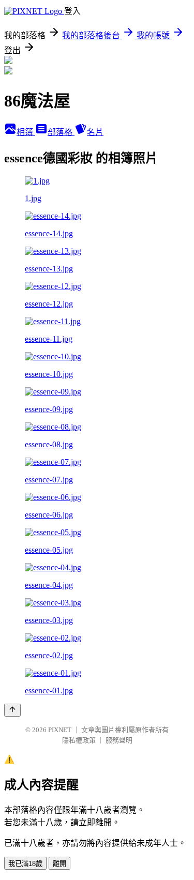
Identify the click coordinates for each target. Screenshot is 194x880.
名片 (95, 132)
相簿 (26, 132)
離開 (59, 864)
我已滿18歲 (25, 864)
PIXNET (59, 730)
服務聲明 (119, 740)
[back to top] (12, 710)
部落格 (61, 132)
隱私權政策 (79, 740)
